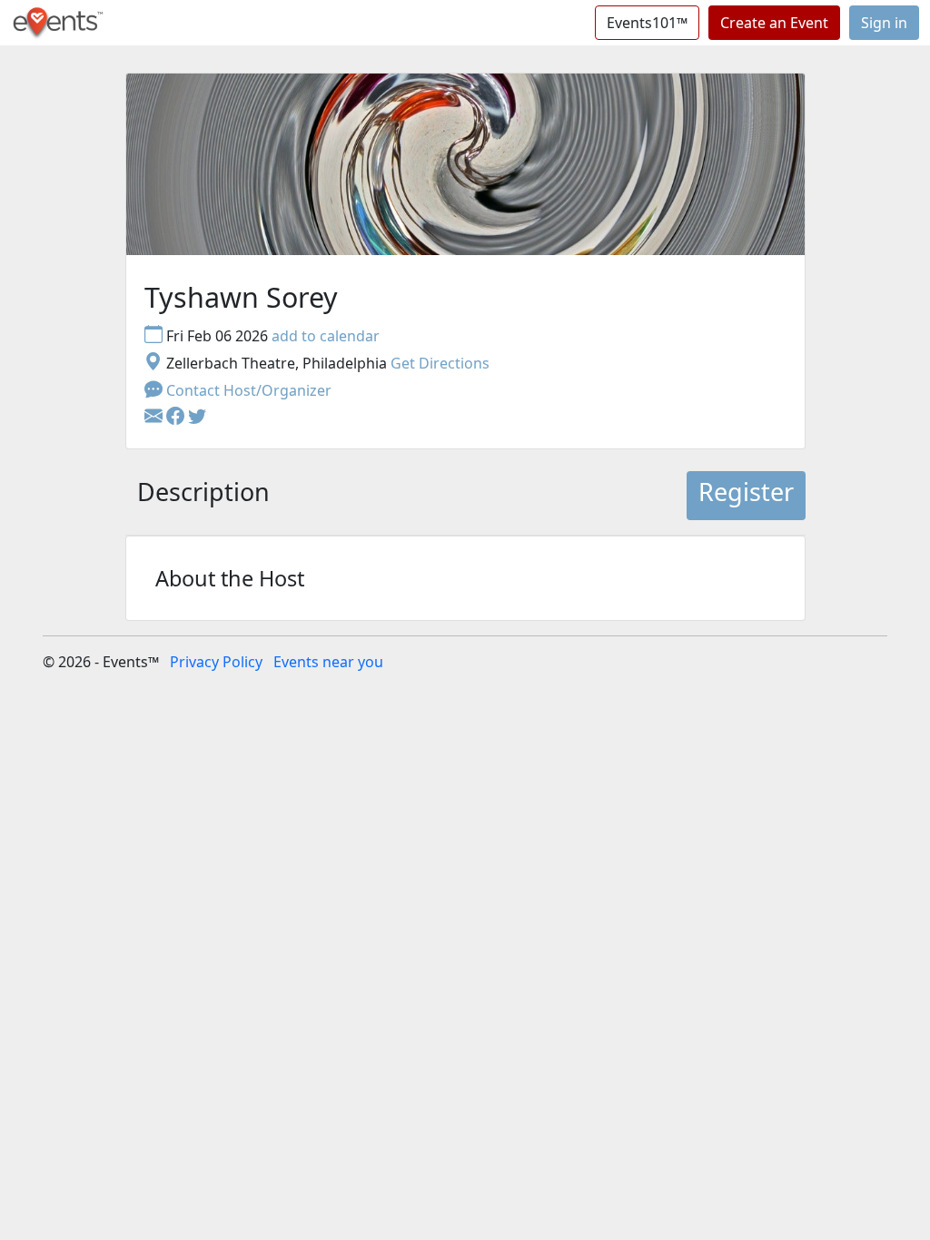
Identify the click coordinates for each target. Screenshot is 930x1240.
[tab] (203, 495)
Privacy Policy (216, 662)
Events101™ (647, 23)
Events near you (328, 662)
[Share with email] (155, 418)
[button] (177, 418)
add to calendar (326, 336)
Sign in (884, 23)
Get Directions (440, 363)
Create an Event (774, 23)
